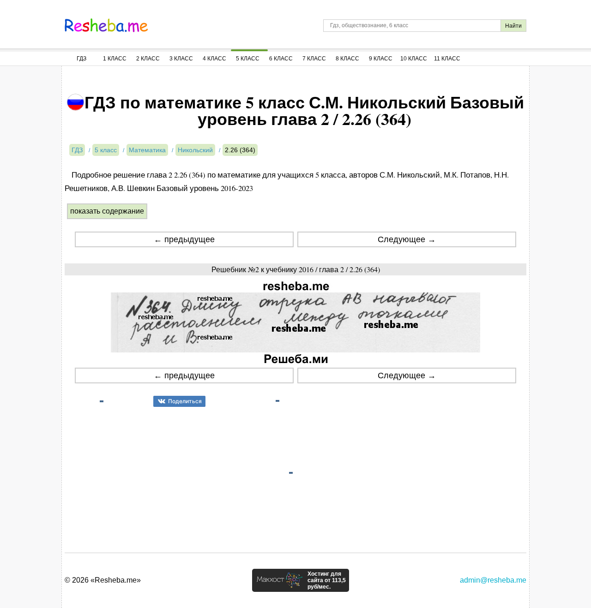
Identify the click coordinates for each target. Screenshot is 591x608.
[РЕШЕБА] (106, 25)
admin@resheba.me (493, 580)
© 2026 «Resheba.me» (103, 580)
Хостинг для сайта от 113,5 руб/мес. (327, 580)
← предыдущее (184, 239)
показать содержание (107, 211)
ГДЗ (81, 58)
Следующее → (407, 239)
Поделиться (185, 401)
